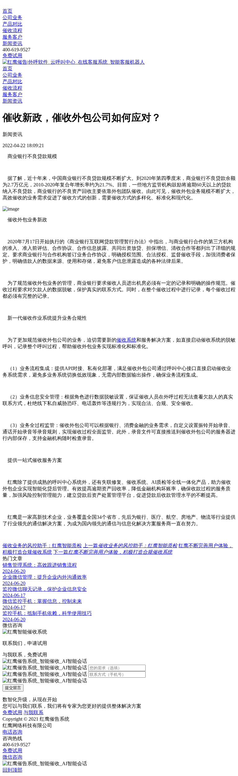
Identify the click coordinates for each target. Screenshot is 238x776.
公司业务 (12, 17)
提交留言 (13, 687)
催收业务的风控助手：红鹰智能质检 (42, 545)
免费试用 (12, 55)
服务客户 (12, 37)
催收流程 (12, 30)
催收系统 (126, 340)
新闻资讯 (12, 43)
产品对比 (12, 24)
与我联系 (33, 712)
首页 (7, 11)
